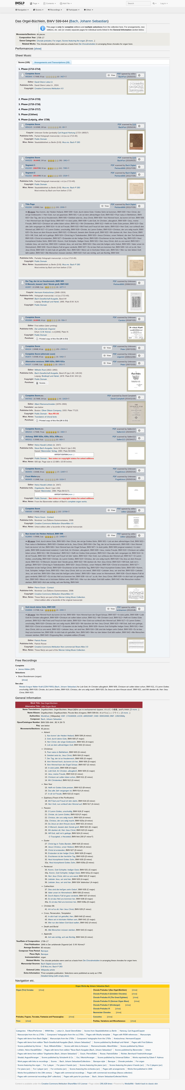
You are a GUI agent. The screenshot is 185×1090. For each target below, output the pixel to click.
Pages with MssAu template (98, 1034)
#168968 (28, 610)
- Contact (50, 517)
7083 (65, 168)
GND (96, 716)
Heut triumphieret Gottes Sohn (61, 859)
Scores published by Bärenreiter (128, 1050)
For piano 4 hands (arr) (67, 1065)
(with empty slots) (55, 976)
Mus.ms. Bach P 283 (71, 142)
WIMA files (49, 1031)
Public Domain (41, 139)
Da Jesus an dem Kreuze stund (61, 824)
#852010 (28, 432)
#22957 (28, 287)
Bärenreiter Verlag (49, 451)
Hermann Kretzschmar (44, 292)
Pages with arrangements (114, 1069)
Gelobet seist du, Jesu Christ (59, 755)
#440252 (28, 160)
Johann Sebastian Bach (99, 986)
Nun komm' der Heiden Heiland (60, 736)
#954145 (28, 127)
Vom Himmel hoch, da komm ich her (62, 761)
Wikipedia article (48, 970)
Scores (54, 1061)
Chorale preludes (44, 41)
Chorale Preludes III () (110, 997)
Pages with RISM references (125, 1034)
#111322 (28, 176)
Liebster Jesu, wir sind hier (59, 879)
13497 (63, 472)
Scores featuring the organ (73, 41)
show (24, 680)
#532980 (28, 320)
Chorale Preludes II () (109, 994)
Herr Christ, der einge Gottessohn (61, 742)
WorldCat (45, 716)
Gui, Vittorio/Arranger (85, 1057)
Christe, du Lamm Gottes (59, 814)
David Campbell (117, 399)
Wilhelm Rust (40, 370)
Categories (20, 1031)
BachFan (122, 77)
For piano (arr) (24, 1069)
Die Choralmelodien (87, 44)
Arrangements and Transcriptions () (51, 62)
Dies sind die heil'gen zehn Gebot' (62, 889)
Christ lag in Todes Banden (59, 844)
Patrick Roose (40, 640)
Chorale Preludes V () (106, 1005)
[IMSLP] (20, 3)
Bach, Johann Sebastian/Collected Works (110, 1076)
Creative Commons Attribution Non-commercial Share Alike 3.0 (61, 647)
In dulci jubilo (53, 768)
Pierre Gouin (40, 517)
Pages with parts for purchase (76, 1076)
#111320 (28, 168)
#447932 (28, 399)
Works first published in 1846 (140, 1069)
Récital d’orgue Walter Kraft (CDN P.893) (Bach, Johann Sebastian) (48, 687)
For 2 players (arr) (154, 1065)
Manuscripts (145, 1034)
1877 (61, 287)
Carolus (122, 320)
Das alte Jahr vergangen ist (60, 791)
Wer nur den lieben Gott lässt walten (63, 923)
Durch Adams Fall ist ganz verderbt (63, 896)
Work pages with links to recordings (33, 1061)
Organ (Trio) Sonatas (24, 990)
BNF (112, 716)
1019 (61, 479)
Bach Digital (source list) (51, 964)
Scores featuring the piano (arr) (93, 1065)
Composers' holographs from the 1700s (94, 1038)
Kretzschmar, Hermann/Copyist (127, 1038)
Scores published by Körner (29, 1046)
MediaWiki (129, 1084)
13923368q (120, 716)
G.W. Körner (45, 332)
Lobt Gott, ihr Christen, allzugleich (62, 771)
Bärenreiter (46, 491)
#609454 (28, 472)
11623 (64, 399)
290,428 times (106, 1084)
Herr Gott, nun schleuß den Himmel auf (65, 804)
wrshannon (121, 610)
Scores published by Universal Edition (114, 1057)
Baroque (44, 951)
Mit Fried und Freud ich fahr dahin (62, 801)
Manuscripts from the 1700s (62, 1038)
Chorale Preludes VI (101, 1009)
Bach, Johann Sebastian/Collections (75, 1061)
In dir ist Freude (55, 794)
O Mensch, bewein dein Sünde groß (63, 827)
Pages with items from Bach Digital (32, 1038)
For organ (57, 41)
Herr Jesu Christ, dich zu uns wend (63, 876)
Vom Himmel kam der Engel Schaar (62, 765)
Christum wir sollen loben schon (61, 777)
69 (63, 127)
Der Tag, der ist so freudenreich (60, 758)
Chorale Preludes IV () (111, 1001)
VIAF (63, 716)
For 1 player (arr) (40, 1069)
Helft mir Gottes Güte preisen (60, 787)
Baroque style (99, 1061)
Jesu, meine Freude (56, 774)
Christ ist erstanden (56, 850)
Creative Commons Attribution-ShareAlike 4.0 (54, 523)
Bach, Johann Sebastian (88, 21)
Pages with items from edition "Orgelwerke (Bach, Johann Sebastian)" (47, 1054)
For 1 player (48, 1065)
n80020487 (88, 716)
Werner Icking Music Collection (72, 597)
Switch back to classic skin (146, 1084)
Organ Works (81, 986)
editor (123, 512)
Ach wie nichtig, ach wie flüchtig (61, 937)
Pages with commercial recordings (69, 1073)
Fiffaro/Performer (34, 1031)
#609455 (28, 479)
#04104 (28, 349)
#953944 (28, 77)
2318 (65, 176)
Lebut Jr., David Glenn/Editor (69, 1031)
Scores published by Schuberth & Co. (58, 1057)
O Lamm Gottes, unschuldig (60, 811)
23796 (64, 512)
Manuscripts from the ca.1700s (31, 1034)
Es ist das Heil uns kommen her (61, 899)
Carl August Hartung (66, 133)
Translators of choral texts (46, 417)
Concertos (97, 1017)
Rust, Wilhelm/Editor (52, 1046)
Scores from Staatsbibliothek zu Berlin (100, 1031)
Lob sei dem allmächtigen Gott (60, 745)
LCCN (79, 716)
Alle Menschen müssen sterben (61, 930)
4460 (62, 432)
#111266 (28, 207)
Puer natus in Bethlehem (57, 752)
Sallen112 (121, 432)
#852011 (28, 440)
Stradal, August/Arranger (28, 1057)
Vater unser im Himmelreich (60, 892)
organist (120, 357)
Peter (123, 349)
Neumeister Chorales (102, 1012)
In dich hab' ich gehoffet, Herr (60, 916)
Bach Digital (131, 165)
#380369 (28, 512)
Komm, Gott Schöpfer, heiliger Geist (63, 870)
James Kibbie (24, 669)
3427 (62, 77)
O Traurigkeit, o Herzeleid (60, 837)
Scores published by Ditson (132, 1046)
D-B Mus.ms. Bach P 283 (51, 966)
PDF (119, 74)
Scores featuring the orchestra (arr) (85, 1069)
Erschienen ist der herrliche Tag (61, 856)
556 (62, 320)
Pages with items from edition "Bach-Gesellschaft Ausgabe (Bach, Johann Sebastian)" (54, 1042)
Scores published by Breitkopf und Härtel (111, 1042)
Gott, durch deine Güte (57, 739)
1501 (60, 364)
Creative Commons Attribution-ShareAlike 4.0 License (64, 1084)
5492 (61, 357)
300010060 (104, 716)
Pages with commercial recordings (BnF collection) (39, 1076)
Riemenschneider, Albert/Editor (104, 1046)
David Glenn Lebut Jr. (44, 82)
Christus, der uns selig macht (60, 817)
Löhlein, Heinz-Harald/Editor (30, 1050)
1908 (61, 610)
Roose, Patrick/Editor (109, 1054)
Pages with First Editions (142, 1042)
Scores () (24, 62)
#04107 (28, 364)
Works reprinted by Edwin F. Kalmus (148, 1057)
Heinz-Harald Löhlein (44, 445)
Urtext (148, 1050)
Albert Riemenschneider (45, 404)
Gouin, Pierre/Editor (88, 1054)
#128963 (28, 537)
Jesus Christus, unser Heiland (61, 847)
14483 (62, 537)
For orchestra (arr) (59, 1069)
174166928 (71, 716)
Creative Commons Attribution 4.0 (49, 88)
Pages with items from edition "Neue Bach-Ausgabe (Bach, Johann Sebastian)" (78, 1050)
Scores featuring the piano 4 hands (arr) (126, 1065)
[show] (37, 48)
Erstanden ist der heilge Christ (61, 853)
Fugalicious (120, 472)
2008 (62, 207)
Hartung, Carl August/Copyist (132, 1031)
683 (60, 440)
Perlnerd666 (120, 168)
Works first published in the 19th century (35, 1073)
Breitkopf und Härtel (50, 302)
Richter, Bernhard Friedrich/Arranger (136, 1054)
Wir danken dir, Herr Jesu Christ (61, 830)
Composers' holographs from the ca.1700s (65, 1034)
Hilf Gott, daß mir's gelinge (59, 833)
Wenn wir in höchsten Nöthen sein (62, 919)
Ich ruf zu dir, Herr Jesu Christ (61, 909)
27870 (63, 349)
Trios (18, 1021)
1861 (65, 160)
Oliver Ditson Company (51, 410)
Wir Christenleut (55, 780)
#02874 (28, 357)
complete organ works (77, 501)
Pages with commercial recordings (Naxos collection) (109, 1073)
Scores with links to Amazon (76, 1046)
